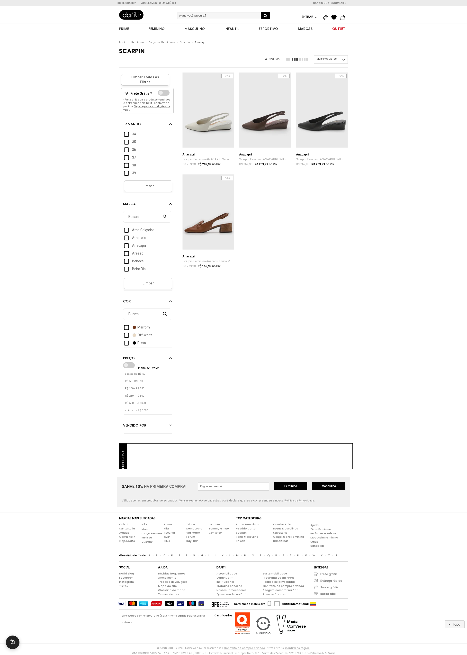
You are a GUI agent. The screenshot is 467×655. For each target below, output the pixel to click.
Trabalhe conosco (229, 586)
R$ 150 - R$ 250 (134, 388)
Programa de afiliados (279, 577)
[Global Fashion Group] (220, 604)
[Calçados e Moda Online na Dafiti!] (131, 15)
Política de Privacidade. (299, 500)
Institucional (225, 581)
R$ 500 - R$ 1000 (135, 403)
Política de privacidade (279, 581)
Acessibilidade (226, 573)
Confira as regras (297, 648)
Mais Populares (326, 58)
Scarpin (185, 42)
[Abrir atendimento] (12, 642)
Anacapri (200, 42)
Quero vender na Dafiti (232, 594)
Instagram (126, 581)
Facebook (126, 577)
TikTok (123, 586)
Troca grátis (329, 587)
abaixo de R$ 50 (135, 373)
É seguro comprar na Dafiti (281, 590)
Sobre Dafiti (224, 577)
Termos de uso (168, 594)
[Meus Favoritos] (335, 17)
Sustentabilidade (275, 573)
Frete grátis (329, 574)
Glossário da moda (171, 590)
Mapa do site (167, 586)
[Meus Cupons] (326, 17)
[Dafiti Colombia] (313, 604)
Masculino (329, 486)
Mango (147, 529)
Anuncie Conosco (275, 594)
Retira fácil (328, 594)
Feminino (137, 42)
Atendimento (167, 577)
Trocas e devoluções (172, 581)
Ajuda (314, 525)
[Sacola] (344, 17)
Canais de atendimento (329, 3)
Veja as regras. (188, 500)
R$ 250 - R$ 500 (134, 395)
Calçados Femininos (162, 42)
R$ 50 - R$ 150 (134, 381)
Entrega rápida (331, 581)
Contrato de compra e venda (283, 586)
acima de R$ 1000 (136, 410)
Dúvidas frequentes (171, 573)
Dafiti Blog (126, 573)
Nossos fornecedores (231, 590)
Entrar (308, 16)
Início (122, 42)
